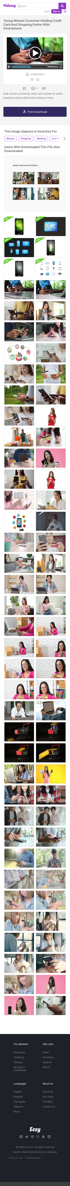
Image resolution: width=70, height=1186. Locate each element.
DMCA (46, 1067)
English (18, 1091)
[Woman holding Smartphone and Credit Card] (19, 310)
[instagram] (37, 1136)
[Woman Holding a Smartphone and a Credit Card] (19, 479)
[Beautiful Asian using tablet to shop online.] (51, 500)
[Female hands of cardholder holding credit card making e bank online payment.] (51, 289)
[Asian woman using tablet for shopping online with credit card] (51, 584)
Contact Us (49, 1106)
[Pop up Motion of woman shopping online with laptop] (19, 353)
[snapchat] (43, 1136)
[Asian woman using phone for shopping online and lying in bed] (19, 710)
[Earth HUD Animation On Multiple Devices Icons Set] (19, 247)
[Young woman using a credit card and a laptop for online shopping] (19, 563)
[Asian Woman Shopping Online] (19, 605)
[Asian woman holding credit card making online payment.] (19, 774)
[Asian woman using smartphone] (19, 921)
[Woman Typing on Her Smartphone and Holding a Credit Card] (19, 374)
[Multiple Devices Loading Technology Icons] (51, 247)
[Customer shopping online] (51, 331)
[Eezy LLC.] (35, 1129)
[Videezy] (9, 6)
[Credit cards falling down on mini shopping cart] (19, 731)
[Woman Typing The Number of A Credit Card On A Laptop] (19, 626)
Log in (47, 11)
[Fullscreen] (61, 66)
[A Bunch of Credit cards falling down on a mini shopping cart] (51, 753)
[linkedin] (49, 1136)
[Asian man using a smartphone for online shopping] (51, 542)
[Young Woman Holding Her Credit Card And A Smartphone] (51, 416)
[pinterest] (32, 1136)
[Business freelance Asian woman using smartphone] (19, 963)
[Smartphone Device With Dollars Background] (19, 226)
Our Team (48, 1096)
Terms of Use (15, 1157)
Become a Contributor (20, 1068)
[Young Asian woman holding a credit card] (51, 563)
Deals (46, 1052)
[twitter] (26, 1136)
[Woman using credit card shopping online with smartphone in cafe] (23, 179)
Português (19, 1101)
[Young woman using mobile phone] (51, 795)
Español (18, 1096)
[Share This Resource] (38, 80)
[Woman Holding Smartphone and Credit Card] (19, 416)
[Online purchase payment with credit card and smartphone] (19, 289)
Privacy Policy (33, 1157)
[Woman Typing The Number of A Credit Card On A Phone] (51, 647)
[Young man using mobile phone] (19, 837)
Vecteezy (19, 1057)
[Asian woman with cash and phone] (51, 774)
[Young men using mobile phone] (19, 816)
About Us (48, 1091)
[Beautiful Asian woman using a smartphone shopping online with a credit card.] (51, 521)
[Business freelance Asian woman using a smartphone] (19, 942)
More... (18, 1111)
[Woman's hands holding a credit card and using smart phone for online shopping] (51, 374)
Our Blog (47, 1101)
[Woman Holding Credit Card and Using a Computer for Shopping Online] (51, 710)
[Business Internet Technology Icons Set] (51, 268)
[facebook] (21, 1136)
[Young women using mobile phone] (19, 795)
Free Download (37, 111)
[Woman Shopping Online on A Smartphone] (51, 395)
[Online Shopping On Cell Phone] (19, 331)
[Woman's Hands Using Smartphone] (51, 1005)
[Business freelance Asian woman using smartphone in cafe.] (19, 984)
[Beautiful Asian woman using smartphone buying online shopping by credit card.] (19, 500)
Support (47, 1062)
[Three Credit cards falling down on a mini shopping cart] (51, 731)
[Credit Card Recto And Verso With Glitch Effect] (51, 226)
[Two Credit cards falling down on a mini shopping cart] (19, 753)
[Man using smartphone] (19, 858)
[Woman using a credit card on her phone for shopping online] (51, 310)
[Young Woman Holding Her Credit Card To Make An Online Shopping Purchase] (51, 479)
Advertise (48, 1057)
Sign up (56, 11)
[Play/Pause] (9, 66)
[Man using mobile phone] (19, 879)
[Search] (62, 6)
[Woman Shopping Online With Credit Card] (19, 437)
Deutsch (18, 1106)
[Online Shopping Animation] (19, 521)
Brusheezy (20, 1052)
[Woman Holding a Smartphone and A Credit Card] (51, 353)
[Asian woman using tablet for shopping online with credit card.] (19, 584)
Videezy (18, 1062)
